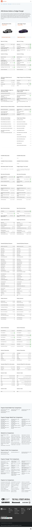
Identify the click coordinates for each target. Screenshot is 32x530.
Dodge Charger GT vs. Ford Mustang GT (25, 465)
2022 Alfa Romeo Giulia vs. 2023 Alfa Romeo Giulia (5, 410)
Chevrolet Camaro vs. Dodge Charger (5, 443)
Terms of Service (5, 525)
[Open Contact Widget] (31, 529)
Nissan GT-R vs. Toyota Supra (15, 483)
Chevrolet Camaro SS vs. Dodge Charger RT (15, 471)
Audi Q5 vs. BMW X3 (3, 488)
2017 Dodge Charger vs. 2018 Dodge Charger (15, 424)
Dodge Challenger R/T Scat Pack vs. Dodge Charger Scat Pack (26, 467)
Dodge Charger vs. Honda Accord (5, 440)
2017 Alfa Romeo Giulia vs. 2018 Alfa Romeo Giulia (5, 412)
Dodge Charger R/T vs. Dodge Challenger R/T (5, 469)
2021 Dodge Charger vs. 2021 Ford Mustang (15, 428)
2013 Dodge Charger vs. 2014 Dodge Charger (5, 426)
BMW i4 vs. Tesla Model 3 (14, 487)
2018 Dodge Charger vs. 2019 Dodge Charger (5, 428)
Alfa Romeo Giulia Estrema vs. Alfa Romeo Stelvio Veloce (26, 452)
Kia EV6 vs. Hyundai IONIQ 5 (4, 489)
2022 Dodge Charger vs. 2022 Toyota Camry (25, 419)
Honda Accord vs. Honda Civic (26, 484)
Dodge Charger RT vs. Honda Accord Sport (15, 467)
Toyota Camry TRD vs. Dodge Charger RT (26, 473)
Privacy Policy (8, 525)
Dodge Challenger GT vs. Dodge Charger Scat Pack (15, 461)
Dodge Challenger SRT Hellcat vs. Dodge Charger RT (5, 473)
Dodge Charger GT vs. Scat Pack (5, 467)
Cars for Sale (10, 509)
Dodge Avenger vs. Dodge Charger (15, 437)
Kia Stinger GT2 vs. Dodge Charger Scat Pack (5, 471)
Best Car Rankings (17, 510)
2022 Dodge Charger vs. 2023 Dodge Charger (5, 424)
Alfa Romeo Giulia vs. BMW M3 (5, 438)
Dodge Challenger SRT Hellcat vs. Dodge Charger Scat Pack (26, 463)
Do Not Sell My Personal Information (15, 525)
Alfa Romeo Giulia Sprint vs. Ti (15, 452)
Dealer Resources (17, 513)
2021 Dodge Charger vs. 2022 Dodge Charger (15, 421)
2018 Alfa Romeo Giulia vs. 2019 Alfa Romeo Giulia (26, 410)
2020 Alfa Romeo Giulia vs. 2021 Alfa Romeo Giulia (15, 410)
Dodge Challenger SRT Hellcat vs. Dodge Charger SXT (15, 473)
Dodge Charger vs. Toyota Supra (5, 439)
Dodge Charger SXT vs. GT (4, 462)
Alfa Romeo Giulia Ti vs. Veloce (5, 454)
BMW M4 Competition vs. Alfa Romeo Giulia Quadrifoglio (5, 452)
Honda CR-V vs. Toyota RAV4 (15, 489)
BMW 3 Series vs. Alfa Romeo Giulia (26, 442)
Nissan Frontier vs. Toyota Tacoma (14, 486)
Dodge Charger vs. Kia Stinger (15, 438)
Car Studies (16, 509)
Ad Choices (20, 525)
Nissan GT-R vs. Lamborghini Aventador (25, 489)
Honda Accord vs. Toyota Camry (5, 484)
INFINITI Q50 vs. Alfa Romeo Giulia (26, 438)
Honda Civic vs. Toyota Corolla (5, 485)
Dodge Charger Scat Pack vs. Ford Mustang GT (26, 461)
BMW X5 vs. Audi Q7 (14, 491)
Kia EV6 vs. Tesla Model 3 (25, 491)
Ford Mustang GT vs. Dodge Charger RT (4, 464)
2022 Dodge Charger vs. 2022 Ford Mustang (15, 426)
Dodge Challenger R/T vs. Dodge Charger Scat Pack (15, 475)
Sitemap (2, 525)
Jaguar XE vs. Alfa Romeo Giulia (15, 436)
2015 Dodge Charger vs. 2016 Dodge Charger (5, 421)
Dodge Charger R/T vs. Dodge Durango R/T (15, 465)
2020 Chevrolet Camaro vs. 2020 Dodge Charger (26, 421)
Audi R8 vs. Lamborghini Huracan (26, 490)
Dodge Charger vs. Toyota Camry (5, 445)
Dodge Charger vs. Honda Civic (26, 441)
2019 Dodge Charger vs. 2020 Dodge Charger (15, 419)
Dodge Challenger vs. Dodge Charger (4, 435)
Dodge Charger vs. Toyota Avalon (15, 444)
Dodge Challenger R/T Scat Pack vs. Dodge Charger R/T (26, 469)
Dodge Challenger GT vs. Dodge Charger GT (26, 471)
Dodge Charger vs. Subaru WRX (26, 437)
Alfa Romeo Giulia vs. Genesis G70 (15, 443)
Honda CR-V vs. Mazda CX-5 (15, 484)
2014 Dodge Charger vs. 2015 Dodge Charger (5, 419)
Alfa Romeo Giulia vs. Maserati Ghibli (15, 440)
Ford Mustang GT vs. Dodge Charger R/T (4, 466)
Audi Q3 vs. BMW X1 (14, 490)
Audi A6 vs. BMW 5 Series (25, 485)
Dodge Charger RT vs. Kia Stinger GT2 (15, 463)
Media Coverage (23, 510)
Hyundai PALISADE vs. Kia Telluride (26, 483)
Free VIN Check (11, 510)
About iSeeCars (23, 509)
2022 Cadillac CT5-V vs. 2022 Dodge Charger (26, 426)
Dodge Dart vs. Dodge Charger (26, 436)
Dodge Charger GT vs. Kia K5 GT (15, 469)
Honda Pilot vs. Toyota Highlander (5, 483)
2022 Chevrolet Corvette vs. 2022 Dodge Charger (26, 424)
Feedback (22, 513)
